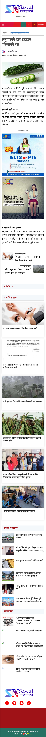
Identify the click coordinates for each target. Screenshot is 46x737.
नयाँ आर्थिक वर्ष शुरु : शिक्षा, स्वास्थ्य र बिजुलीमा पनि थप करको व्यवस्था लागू (29, 549)
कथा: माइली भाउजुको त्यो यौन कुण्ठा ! (29, 631)
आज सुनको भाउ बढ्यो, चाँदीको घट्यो (29, 560)
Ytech (29, 734)
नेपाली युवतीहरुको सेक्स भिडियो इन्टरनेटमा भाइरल (28, 670)
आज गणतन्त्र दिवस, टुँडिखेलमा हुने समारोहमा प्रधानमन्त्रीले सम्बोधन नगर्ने (29, 600)
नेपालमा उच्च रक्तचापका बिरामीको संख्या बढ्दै (20, 328)
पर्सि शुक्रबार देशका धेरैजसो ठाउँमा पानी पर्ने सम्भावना (22, 401)
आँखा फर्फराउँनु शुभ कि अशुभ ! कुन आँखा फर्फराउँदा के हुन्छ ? (29, 658)
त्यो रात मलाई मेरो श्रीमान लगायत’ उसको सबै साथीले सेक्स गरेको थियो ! (29, 645)
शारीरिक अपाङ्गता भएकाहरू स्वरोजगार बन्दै (19, 511)
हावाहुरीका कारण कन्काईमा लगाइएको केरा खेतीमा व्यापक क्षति (22, 439)
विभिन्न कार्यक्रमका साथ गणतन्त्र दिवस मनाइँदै (30, 587)
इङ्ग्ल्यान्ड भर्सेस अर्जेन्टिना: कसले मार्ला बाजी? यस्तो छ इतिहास (28, 574)
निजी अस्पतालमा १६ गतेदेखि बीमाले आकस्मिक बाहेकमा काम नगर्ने (20, 366)
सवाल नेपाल (12, 52)
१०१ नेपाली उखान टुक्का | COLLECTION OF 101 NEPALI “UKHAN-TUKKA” (28, 620)
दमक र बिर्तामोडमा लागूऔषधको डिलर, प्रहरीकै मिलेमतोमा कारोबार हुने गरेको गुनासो (20, 476)
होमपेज (5, 33)
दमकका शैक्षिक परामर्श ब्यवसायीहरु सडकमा (29, 536)
